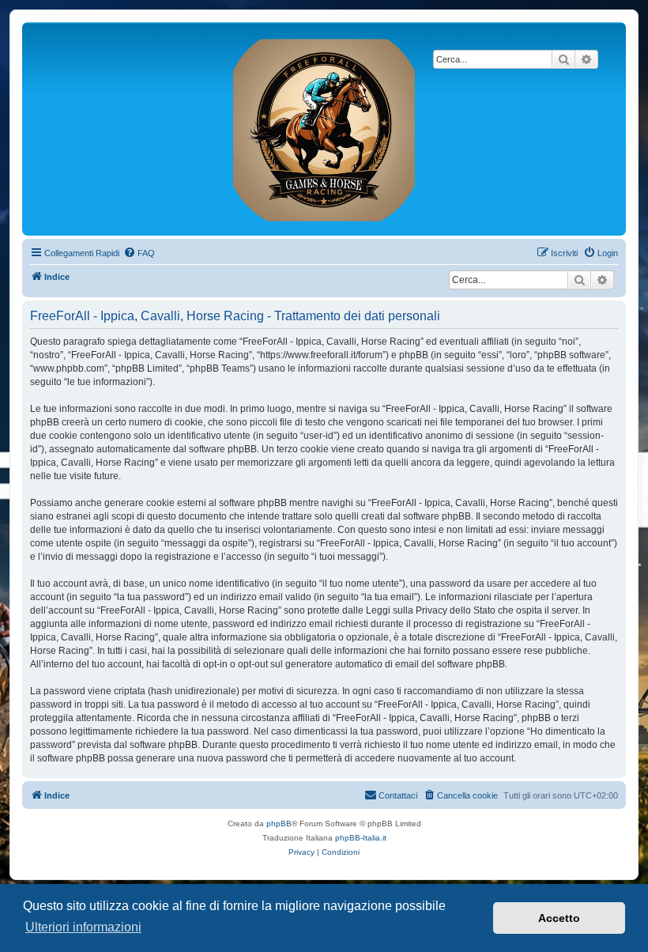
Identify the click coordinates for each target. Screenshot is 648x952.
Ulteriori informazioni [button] (83, 927)
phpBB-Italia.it (360, 837)
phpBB (279, 823)
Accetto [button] (559, 918)
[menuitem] (139, 253)
